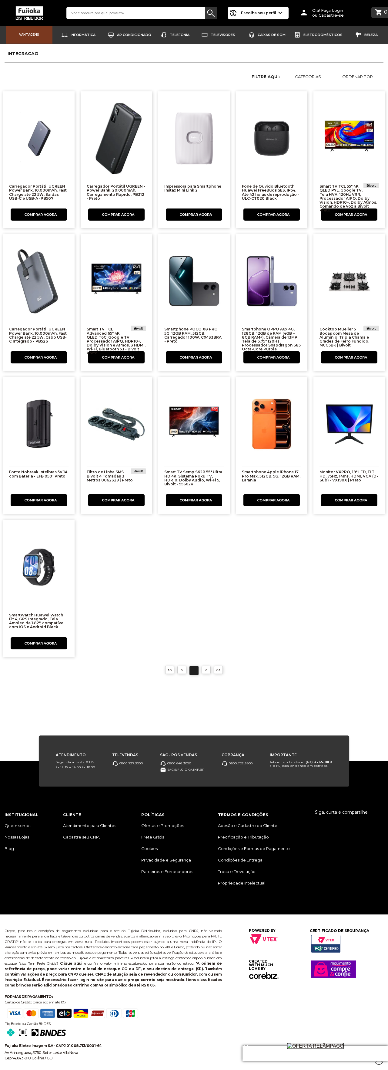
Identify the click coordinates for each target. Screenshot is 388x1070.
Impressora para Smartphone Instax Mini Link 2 (192, 188)
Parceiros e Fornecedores (167, 871)
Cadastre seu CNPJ (82, 837)
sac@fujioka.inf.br (185, 769)
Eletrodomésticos (323, 35)
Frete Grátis (152, 837)
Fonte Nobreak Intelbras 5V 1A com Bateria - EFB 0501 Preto (38, 474)
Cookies (149, 848)
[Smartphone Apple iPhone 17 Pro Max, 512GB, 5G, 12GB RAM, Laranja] (271, 426)
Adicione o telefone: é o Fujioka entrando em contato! (301, 763)
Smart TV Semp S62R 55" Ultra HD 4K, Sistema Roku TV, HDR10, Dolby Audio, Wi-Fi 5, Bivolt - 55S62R (193, 478)
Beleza (371, 35)
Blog (9, 848)
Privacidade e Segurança (166, 860)
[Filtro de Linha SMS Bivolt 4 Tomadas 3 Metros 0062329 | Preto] (116, 426)
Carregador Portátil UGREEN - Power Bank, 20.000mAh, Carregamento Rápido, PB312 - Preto (116, 192)
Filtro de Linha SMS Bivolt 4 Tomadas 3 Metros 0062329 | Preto (110, 476)
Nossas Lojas (17, 837)
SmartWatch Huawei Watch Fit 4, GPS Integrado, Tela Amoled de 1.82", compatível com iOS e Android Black (37, 621)
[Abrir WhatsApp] (15, 1054)
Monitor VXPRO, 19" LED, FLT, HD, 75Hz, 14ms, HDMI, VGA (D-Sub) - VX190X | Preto (348, 476)
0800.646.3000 (178, 763)
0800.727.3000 (130, 763)
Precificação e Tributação (243, 837)
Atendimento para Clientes (89, 825)
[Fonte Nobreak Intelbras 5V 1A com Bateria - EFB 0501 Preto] (39, 426)
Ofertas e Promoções (162, 825)
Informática (83, 35)
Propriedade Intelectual (241, 883)
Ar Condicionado (134, 35)
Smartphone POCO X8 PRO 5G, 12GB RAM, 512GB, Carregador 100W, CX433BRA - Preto (193, 335)
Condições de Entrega (240, 860)
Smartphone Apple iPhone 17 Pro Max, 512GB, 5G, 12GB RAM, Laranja (271, 476)
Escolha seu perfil (259, 13)
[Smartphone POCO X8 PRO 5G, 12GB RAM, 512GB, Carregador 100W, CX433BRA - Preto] (194, 283)
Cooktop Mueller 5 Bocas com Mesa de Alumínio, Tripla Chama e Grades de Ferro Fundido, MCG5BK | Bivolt (344, 337)
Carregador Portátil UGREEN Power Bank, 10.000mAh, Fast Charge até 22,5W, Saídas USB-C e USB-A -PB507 (38, 192)
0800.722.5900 (240, 763)
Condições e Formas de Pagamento (254, 848)
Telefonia (179, 35)
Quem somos (18, 825)
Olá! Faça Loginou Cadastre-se (328, 13)
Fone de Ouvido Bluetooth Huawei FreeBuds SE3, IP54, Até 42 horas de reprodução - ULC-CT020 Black (270, 192)
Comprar (39, 214)
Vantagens (29, 35)
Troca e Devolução (237, 871)
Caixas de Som (272, 35)
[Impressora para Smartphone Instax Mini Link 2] (194, 140)
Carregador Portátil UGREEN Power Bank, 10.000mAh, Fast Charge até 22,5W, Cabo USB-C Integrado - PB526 (38, 335)
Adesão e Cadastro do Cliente (247, 825)
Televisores (223, 35)
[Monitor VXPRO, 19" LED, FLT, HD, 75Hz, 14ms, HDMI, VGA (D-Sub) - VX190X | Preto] (349, 426)
